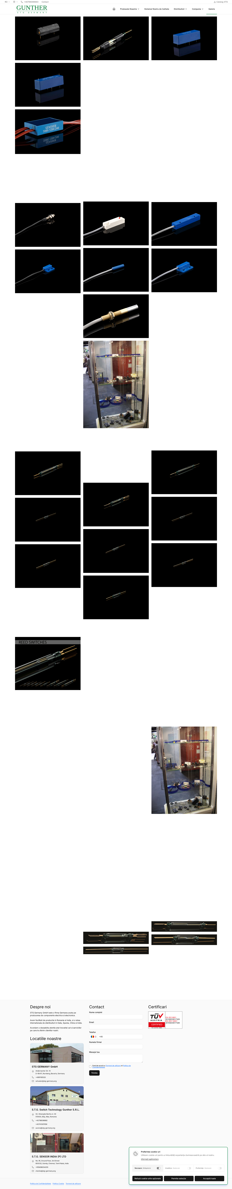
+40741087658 (41, 1124)
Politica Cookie (58, 1184)
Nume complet (95, 1012)
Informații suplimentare (150, 1159)
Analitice (172, 1168)
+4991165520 (41, 1077)
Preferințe (203, 1168)
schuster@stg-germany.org (46, 1081)
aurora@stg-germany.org (45, 1128)
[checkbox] (90, 1066)
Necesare (143, 1168)
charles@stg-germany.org (46, 1171)
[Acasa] (113, 9)
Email (91, 1022)
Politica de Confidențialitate (40, 1184)
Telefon (92, 1032)
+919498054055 (42, 1167)
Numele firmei (95, 1042)
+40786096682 (41, 1120)
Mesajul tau (94, 1052)
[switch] (159, 1168)
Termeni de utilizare (113, 1066)
